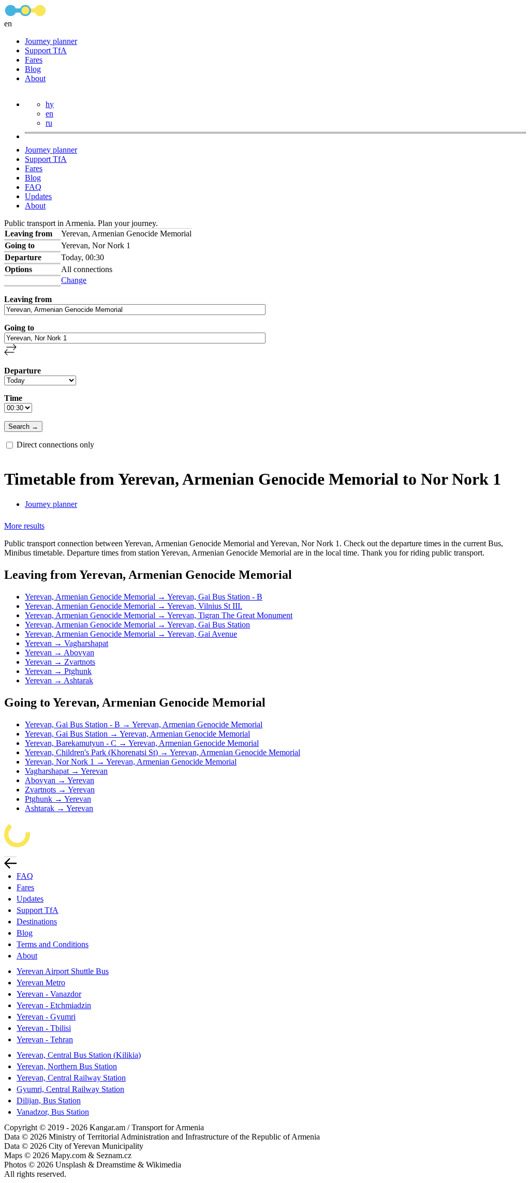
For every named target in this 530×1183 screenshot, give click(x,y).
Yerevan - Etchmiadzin (54, 1005)
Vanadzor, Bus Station (53, 1111)
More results (24, 525)
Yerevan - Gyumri (46, 1016)
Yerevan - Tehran (45, 1039)
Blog (33, 69)
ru (49, 122)
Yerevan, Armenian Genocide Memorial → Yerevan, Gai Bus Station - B (143, 596)
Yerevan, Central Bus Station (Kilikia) (79, 1055)
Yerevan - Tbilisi (44, 1028)
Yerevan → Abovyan (59, 652)
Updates (38, 196)
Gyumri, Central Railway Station (70, 1089)
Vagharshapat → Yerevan (66, 771)
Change (73, 280)
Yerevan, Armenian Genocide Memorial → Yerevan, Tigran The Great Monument (158, 615)
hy (50, 104)
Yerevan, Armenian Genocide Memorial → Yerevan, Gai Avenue (131, 634)
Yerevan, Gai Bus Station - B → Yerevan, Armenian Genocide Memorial (143, 724)
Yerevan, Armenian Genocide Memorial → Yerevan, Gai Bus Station (137, 624)
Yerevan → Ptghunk (58, 671)
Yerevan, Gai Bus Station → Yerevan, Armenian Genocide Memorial (137, 733)
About (35, 78)
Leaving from (28, 299)
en (49, 113)
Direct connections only (55, 444)
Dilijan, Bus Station (49, 1100)
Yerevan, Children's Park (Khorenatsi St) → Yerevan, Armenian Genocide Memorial (162, 752)
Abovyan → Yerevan (59, 780)
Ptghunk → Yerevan (58, 799)
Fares (33, 59)
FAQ (33, 187)
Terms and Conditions (53, 944)
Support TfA (46, 50)
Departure (22, 370)
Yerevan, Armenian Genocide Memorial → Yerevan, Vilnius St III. (133, 606)
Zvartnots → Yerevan (60, 789)
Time (13, 398)
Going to (19, 327)
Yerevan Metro (41, 982)
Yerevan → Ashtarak (59, 680)
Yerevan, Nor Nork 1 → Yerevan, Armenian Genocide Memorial (131, 761)
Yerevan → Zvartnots (60, 661)
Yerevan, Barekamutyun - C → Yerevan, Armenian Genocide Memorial (142, 743)
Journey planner (51, 41)
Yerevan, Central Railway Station (71, 1077)
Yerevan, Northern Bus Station (67, 1066)
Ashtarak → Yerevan (59, 808)
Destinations (37, 921)
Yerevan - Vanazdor (49, 994)
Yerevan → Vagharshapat (66, 643)
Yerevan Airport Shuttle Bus (63, 971)
